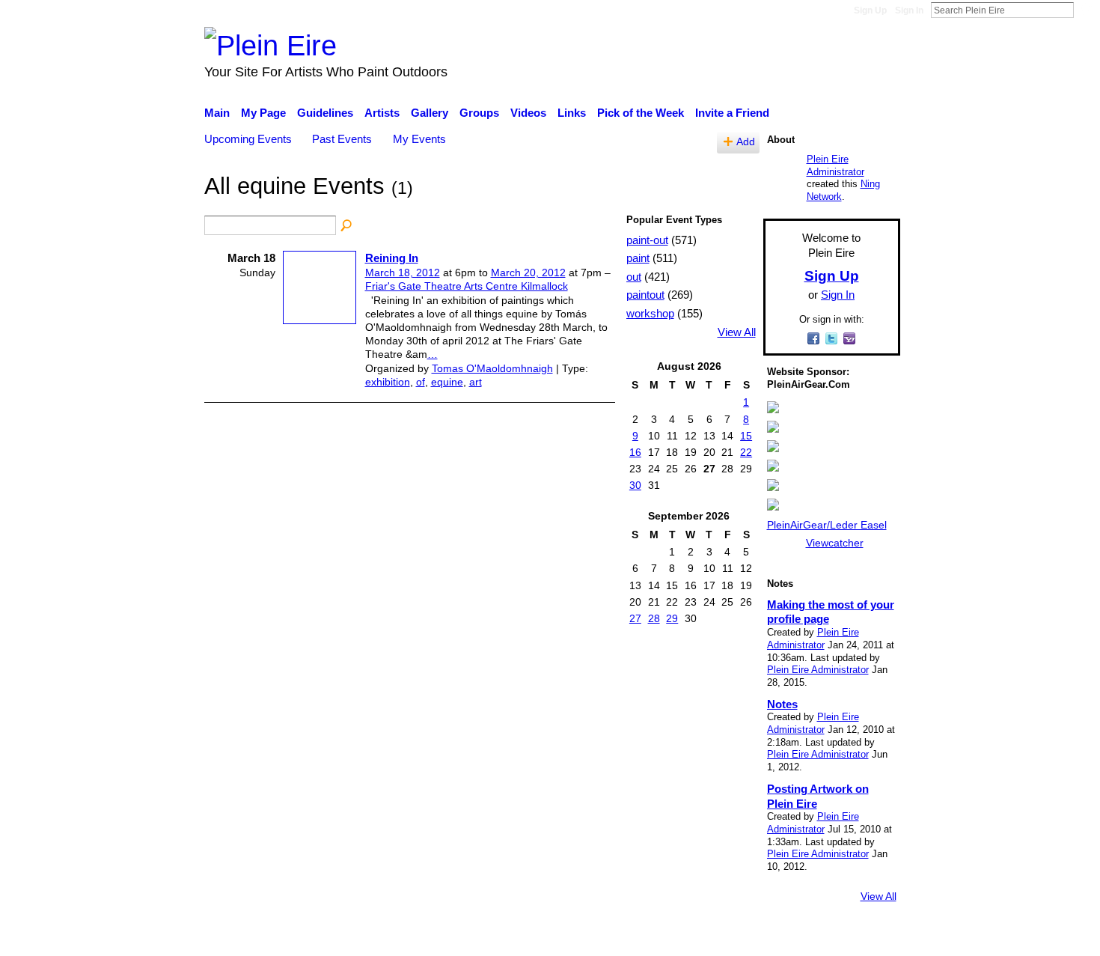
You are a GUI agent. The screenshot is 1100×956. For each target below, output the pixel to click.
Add (745, 141)
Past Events (342, 139)
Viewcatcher (835, 543)
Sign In (909, 10)
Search (1086, 9)
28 (654, 618)
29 (672, 618)
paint (638, 258)
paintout (645, 294)
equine (447, 382)
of (420, 382)
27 (635, 618)
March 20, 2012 (528, 272)
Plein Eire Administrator (835, 165)
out (633, 276)
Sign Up (870, 10)
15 (746, 436)
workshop (650, 313)
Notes (782, 704)
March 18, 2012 (402, 272)
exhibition (387, 382)
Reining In (391, 258)
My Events (419, 139)
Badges (690, 937)
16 (635, 452)
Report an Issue (763, 937)
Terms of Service (858, 937)
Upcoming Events (248, 139)
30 (635, 485)
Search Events (347, 226)
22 (746, 452)
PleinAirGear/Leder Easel (827, 525)
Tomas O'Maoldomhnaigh (492, 368)
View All (737, 332)
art (475, 382)
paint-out (647, 240)
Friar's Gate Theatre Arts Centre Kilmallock (466, 286)
